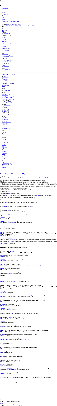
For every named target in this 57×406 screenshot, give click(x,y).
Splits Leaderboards (4, 65)
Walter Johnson (3, 233)
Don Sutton (2, 296)
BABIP (5, 163)
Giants (11, 102)
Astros (11, 97)
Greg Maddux (6, 211)
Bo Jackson (2, 330)
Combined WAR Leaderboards (5, 85)
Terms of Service (31, 398)
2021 (10, 94)
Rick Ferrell (3, 255)
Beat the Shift (17, 21)
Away (9, 90)
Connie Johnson (11, 273)
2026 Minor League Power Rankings (6, 122)
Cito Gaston (2, 292)
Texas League (13, 74)
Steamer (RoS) (3, 36)
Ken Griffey (2, 339)
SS (6, 105)
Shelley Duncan (13, 377)
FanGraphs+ (19, 24)
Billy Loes (15, 282)
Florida (6, 76)
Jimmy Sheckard (3, 218)
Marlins (3, 101)
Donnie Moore (3, 308)
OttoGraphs (37, 25)
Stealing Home (28, 25)
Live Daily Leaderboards (5, 49)
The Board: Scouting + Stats (5, 127)
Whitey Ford (9, 261)
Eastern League (5, 74)
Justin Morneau (10, 372)
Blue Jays (3, 96)
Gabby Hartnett (18, 265)
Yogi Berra (2, 265)
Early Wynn (31, 261)
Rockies (11, 103)
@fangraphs (21, 398)
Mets (2, 102)
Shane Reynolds (6, 203)
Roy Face (15, 281)
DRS (5, 164)
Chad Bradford (3, 304)
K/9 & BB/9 (7, 163)
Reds (6, 103)
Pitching (5, 71)
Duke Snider (2, 281)
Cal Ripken (45, 177)
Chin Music (12, 25)
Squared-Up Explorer (4, 148)
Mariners (11, 98)
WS (5, 82)
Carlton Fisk (39, 265)
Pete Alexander (31, 206)
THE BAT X (6, 30)
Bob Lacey (13, 313)
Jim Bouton (6, 314)
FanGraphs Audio (8, 25)
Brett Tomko (2, 373)
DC (5, 96)
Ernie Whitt (10, 193)
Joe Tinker (8, 222)
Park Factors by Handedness (5, 168)
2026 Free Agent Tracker (5, 123)
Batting (2, 71)
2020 (11, 94)
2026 (4, 60)
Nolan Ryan (5, 207)
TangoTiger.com (2, 403)
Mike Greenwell (3, 335)
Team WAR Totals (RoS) (5, 95)
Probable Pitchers (8, 48)
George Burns (3, 235)
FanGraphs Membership (4, 7)
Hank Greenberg (10, 238)
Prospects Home (4, 126)
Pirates (5, 115)
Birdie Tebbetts (3, 260)
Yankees (3, 99)
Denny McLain (3, 295)
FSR (7, 164)
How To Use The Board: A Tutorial (6, 128)
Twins (6, 98)
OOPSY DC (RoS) (4, 39)
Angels (11, 96)
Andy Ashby (2, 364)
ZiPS (2, 27)
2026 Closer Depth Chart (5, 117)
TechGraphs (15, 24)
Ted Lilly (14, 369)
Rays (2, 110)
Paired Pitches (3, 146)
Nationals (3, 115)
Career (12, 60)
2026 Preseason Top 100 (5, 142)
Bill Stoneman (3, 301)
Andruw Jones (3, 365)
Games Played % (9, 43)
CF (9, 105)
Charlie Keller (3, 259)
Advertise (27, 398)
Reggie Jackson (32, 295)
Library (2, 150)
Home (7, 90)
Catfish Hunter (3, 297)
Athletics (8, 110)
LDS (9, 82)
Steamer (3, 28)
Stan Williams (3, 243)
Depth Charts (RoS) (4, 37)
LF (8, 105)
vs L (4, 90)
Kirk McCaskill (27, 339)
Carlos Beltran (3, 352)
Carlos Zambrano (9, 368)
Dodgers (11, 101)
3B (7, 105)
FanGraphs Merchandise (5, 8)
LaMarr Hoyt (11, 317)
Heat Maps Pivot (4, 145)
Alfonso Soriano (3, 357)
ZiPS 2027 (3, 41)
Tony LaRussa (3, 361)
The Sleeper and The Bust (7, 21)
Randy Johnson (6, 206)
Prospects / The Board (4, 155)
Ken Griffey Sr (8, 339)
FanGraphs (3, 17)
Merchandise (3, 154)
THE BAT (3, 30)
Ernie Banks (2, 268)
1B (4, 105)
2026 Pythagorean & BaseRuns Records (6, 55)
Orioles (2, 97)
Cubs (6, 102)
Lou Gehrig (21, 181)
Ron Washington (38, 195)
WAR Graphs (3, 86)
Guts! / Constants (4, 151)
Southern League (9, 74)
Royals (7, 97)
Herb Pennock (3, 232)
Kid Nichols (2, 217)
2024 (7, 60)
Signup (2, 14)
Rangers (11, 99)
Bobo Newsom (11, 241)
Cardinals (7, 101)
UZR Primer (3, 164)
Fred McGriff (7, 195)
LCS (7, 82)
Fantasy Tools (3, 158)
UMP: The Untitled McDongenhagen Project (20, 25)
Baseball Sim (3, 144)
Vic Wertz (2, 256)
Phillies (2, 103)
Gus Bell (16, 202)
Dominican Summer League (5, 77)
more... (10, 163)
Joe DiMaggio (12, 251)
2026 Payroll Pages (4, 118)
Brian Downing (3, 340)
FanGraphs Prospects (4, 19)
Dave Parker (10, 343)
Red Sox (3, 98)
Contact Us (24, 398)
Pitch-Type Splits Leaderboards (5, 66)
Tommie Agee (3, 288)
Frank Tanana (3, 318)
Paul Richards (3, 264)
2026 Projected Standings (5, 54)
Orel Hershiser (3, 334)
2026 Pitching (6, 79)
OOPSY (3, 31)
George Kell (10, 269)
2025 (5, 60)
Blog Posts (6, 14)
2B (5, 105)
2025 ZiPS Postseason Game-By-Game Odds (7, 56)
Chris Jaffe (2, 175)
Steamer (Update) (7, 36)
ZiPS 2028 (5, 41)
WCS (11, 82)
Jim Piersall (2, 286)
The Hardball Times (8, 24)
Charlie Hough (3, 326)
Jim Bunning (3, 291)
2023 (9, 60)
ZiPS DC (4, 27)
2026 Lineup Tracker (4, 121)
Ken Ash (9, 214)
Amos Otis (4, 313)
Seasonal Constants (4, 167)
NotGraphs (12, 24)
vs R (5, 90)
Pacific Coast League (11, 73)
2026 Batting (3, 79)
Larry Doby (35, 261)
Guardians (7, 96)
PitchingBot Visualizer (4, 147)
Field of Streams (13, 21)
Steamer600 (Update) (7, 33)
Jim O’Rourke (21, 229)
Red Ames (2, 221)
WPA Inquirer (3, 87)
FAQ (4, 14)
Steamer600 (3, 33)
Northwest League (15, 75)
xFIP (3, 163)
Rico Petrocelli (10, 309)
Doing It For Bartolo (32, 25)
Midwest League (5, 75)
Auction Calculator (4, 12)
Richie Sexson (3, 348)
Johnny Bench (3, 321)
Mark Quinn (3, 356)
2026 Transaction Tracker (5, 119)
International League (5, 73)
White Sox (7, 99)
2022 (10, 60)
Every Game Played (4, 43)
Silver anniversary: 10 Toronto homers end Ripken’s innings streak (17, 174)
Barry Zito (35, 374)
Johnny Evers (13, 222)
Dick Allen (2, 305)
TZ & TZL (9, 164)
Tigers (5, 110)
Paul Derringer (14, 239)
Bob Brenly (2, 331)
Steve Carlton (3, 327)
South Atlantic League (10, 75)
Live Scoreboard (4, 48)
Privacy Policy (35, 398)
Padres (8, 115)
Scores (2, 156)
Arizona (4, 76)
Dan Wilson (7, 210)
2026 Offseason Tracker (4, 124)
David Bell (5, 202)
